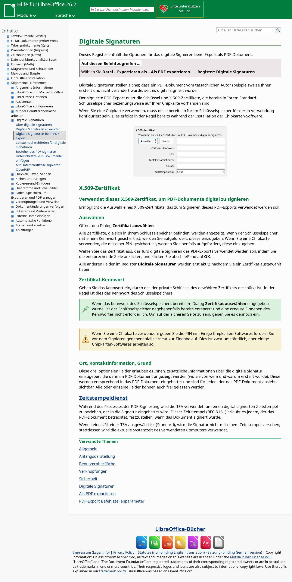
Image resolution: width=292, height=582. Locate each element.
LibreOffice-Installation (28, 78)
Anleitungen (25, 230)
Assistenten (24, 101)
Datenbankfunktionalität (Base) (34, 59)
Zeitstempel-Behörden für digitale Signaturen (41, 144)
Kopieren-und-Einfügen (33, 183)
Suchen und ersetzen (31, 225)
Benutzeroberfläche (97, 463)
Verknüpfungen (93, 471)
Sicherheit (88, 478)
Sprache (63, 15)
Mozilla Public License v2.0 (250, 557)
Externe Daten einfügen (33, 216)
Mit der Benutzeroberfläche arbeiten (33, 113)
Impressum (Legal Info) (91, 552)
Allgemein (88, 448)
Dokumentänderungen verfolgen (40, 206)
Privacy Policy (123, 552)
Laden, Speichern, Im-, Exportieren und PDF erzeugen (33, 195)
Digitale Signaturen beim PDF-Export (38, 135)
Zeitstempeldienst (103, 397)
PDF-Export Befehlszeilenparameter (112, 501)
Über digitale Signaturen (34, 124)
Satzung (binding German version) (235, 552)
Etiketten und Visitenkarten (35, 211)
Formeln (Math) (22, 64)
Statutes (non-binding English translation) (171, 552)
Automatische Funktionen (34, 220)
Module (24, 15)
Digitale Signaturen (30, 120)
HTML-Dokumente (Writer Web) (34, 40)
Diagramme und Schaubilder (32, 68)
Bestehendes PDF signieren (36, 151)
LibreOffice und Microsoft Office (39, 92)
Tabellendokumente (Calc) (30, 45)
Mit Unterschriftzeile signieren (38, 165)
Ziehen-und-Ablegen (31, 178)
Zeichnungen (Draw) (26, 55)
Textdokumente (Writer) (28, 36)
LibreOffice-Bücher (180, 528)
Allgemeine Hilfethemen (29, 83)
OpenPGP (23, 169)
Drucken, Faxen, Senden (33, 174)
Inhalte (10, 30)
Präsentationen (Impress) (29, 50)
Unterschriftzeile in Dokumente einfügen (39, 158)
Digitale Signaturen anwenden (38, 129)
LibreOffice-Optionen (31, 97)
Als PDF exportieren (97, 493)
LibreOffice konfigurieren (34, 106)
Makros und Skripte (25, 73)
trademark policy (112, 571)
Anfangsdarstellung (97, 456)
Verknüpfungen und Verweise (37, 201)
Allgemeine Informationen (35, 87)
